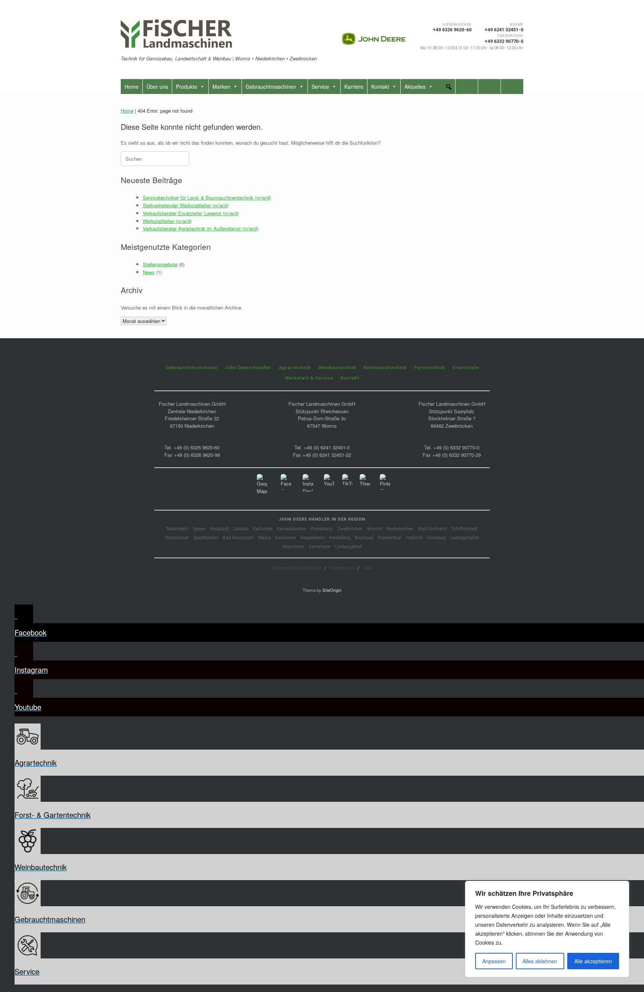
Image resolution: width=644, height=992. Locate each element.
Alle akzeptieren (593, 961)
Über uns (157, 86)
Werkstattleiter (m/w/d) (167, 221)
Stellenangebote (160, 264)
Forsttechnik (429, 367)
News (149, 272)
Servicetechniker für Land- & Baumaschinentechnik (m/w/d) (207, 197)
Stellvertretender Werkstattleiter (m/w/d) (185, 205)
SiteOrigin (331, 590)
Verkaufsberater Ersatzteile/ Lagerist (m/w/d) (191, 213)
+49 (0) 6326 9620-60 (197, 447)
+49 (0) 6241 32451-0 (327, 447)
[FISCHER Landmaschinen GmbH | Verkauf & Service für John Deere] (177, 35)
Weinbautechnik (337, 367)
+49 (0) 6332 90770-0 (456, 447)
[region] (547, 929)
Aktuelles (415, 86)
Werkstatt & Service (309, 378)
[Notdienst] (512, 86)
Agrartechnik (294, 367)
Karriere (353, 86)
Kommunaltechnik (385, 367)
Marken (221, 86)
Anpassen (494, 961)
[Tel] (489, 86)
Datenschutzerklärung (296, 568)
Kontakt (380, 86)
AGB (367, 568)
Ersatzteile (465, 367)
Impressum (341, 568)
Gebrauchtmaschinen (271, 86)
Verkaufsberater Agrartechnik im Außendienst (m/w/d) (200, 228)
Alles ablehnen (540, 961)
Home (131, 86)
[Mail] (466, 86)
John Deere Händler (248, 367)
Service (320, 86)
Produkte (186, 86)
